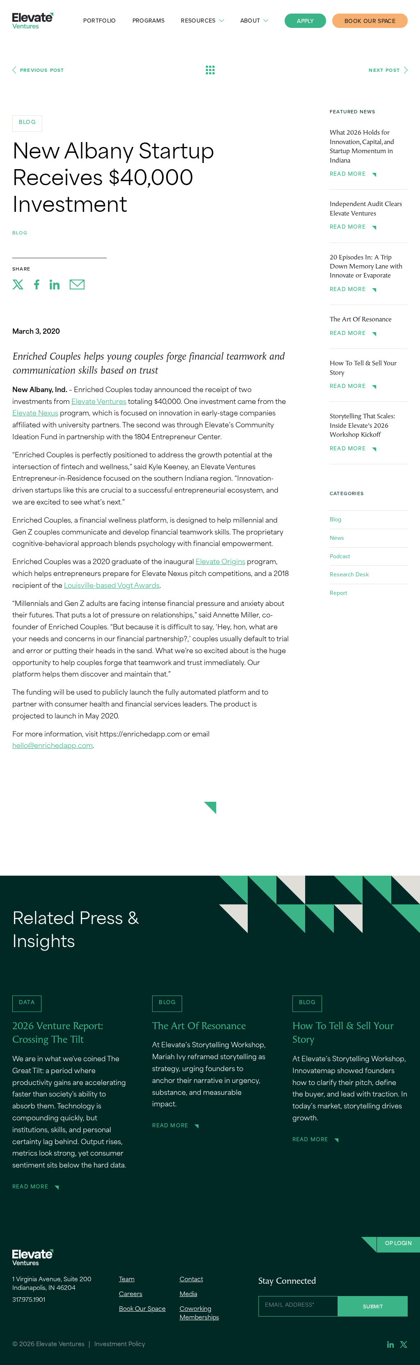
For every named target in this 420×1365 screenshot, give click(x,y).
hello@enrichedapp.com (52, 746)
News (337, 538)
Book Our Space (370, 21)
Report (338, 593)
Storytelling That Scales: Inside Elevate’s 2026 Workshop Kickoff (362, 425)
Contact (191, 1280)
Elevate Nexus (35, 414)
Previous (42, 70)
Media (188, 1295)
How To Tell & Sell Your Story (363, 368)
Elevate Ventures (32, 21)
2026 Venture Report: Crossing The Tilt (57, 1034)
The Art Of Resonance (361, 320)
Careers (130, 1295)
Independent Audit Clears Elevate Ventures (366, 209)
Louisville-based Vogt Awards (112, 586)
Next (384, 70)
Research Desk (349, 574)
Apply (305, 21)
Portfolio (99, 20)
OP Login (398, 1243)
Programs (148, 20)
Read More (348, 174)
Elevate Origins (220, 562)
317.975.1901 (28, 1300)
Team (127, 1280)
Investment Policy (119, 1345)
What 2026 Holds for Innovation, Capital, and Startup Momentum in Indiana (362, 147)
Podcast (340, 556)
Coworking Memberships (199, 1313)
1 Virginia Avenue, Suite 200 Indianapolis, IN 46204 (51, 1284)
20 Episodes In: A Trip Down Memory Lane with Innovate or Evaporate (366, 267)
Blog (19, 232)
